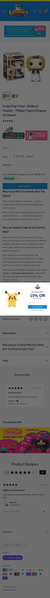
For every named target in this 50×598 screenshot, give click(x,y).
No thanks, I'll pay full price (37, 310)
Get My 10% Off (37, 307)
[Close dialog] (48, 284)
